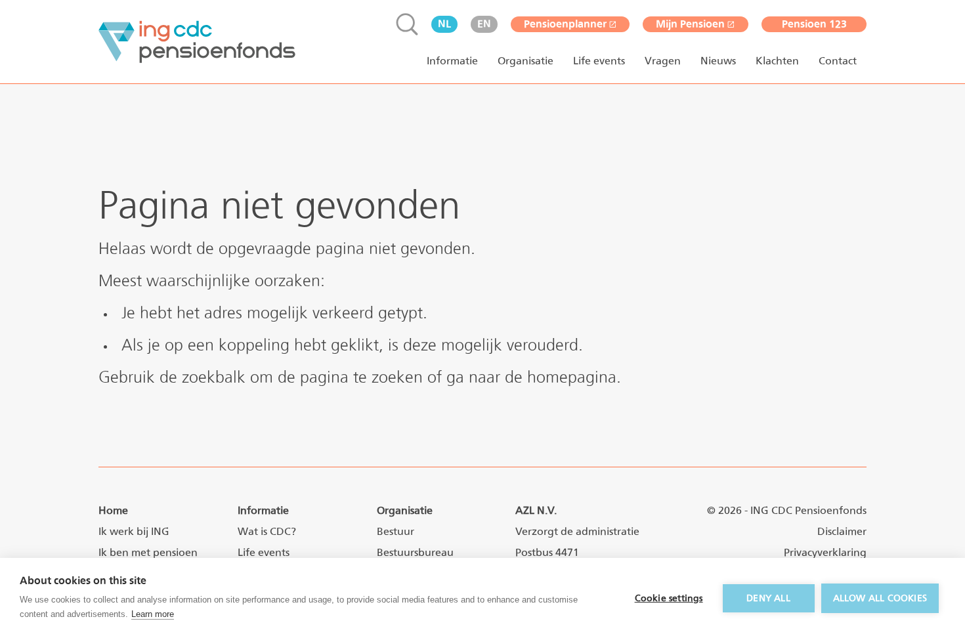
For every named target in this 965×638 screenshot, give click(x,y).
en (484, 24)
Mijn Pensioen (690, 24)
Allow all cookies (880, 598)
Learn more (152, 614)
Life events (599, 60)
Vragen (663, 60)
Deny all (768, 598)
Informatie (452, 60)
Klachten (777, 60)
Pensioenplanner (565, 24)
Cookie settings (669, 598)
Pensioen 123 (814, 24)
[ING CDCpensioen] (196, 42)
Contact (838, 60)
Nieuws (718, 60)
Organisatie (525, 60)
